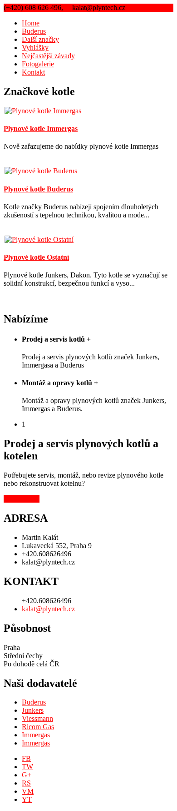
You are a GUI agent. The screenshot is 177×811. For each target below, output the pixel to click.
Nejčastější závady (48, 56)
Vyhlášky (35, 47)
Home (30, 23)
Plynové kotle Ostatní (36, 257)
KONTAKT (21, 499)
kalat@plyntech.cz (48, 609)
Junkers (33, 710)
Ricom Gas (38, 726)
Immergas (36, 735)
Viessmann (37, 718)
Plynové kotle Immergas (41, 128)
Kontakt (33, 72)
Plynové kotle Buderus (38, 189)
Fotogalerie (38, 64)
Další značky (40, 39)
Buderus (34, 31)
